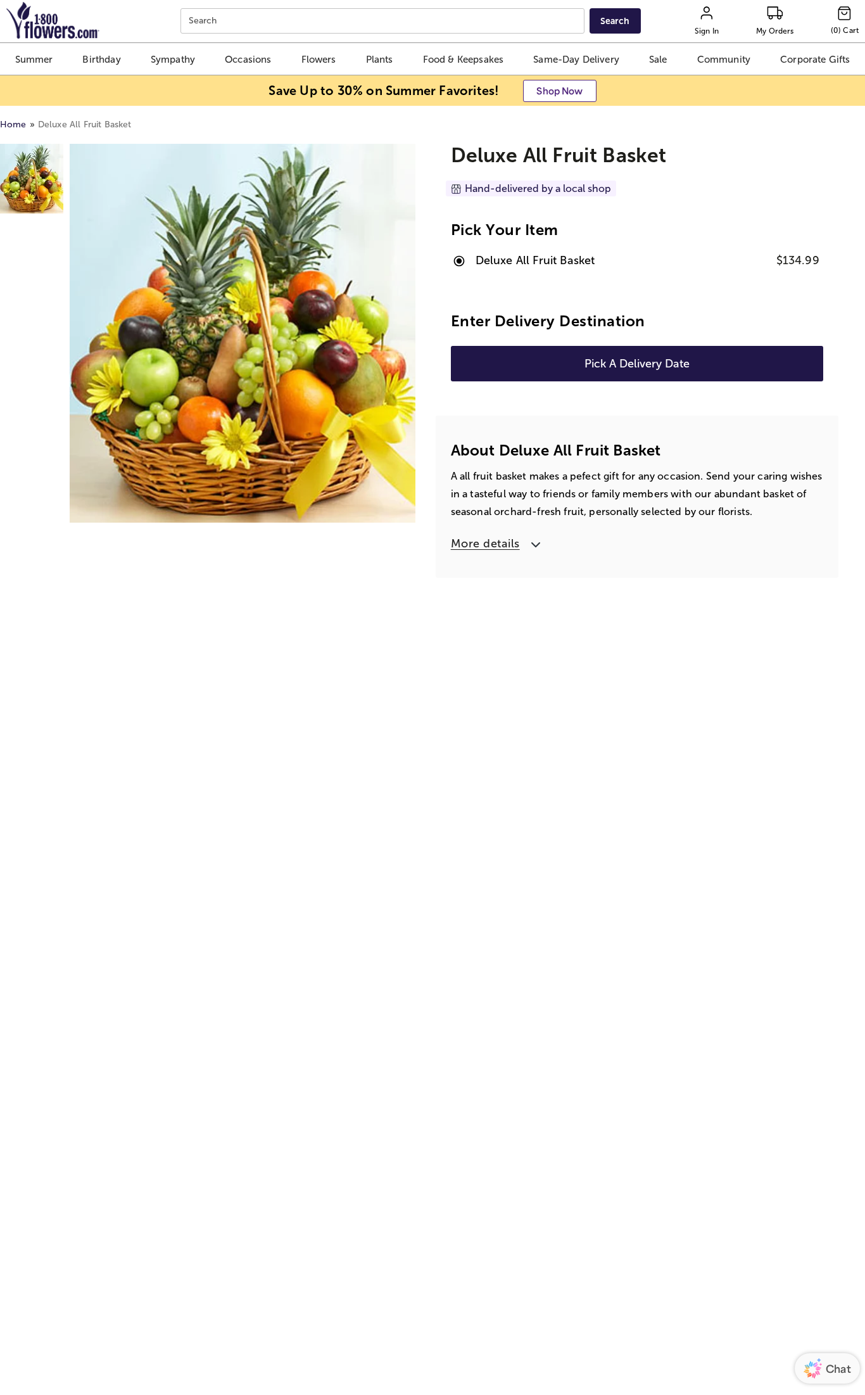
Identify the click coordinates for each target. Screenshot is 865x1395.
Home (13, 124)
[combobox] (384, 21)
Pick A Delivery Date (637, 363)
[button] (34, 59)
